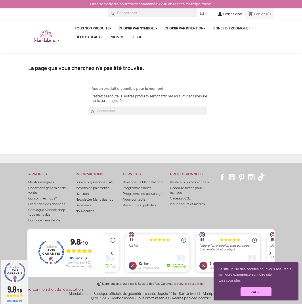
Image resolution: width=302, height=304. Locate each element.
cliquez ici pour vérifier (189, 284)
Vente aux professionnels (189, 182)
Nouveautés (85, 211)
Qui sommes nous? (42, 198)
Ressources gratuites (139, 205)
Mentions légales (41, 182)
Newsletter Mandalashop (94, 199)
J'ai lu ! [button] (256, 292)
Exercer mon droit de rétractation (54, 289)
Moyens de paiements (92, 188)
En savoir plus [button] (229, 280)
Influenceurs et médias (187, 204)
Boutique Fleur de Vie (44, 220)
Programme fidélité (137, 188)
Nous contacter (135, 199)
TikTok (261, 177)
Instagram (251, 177)
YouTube (231, 177)
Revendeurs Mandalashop (142, 182)
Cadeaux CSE (180, 198)
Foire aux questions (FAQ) (95, 182)
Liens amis (83, 205)
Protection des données (46, 204)
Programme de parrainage (142, 194)
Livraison (82, 194)
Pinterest (241, 177)
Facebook (222, 177)
